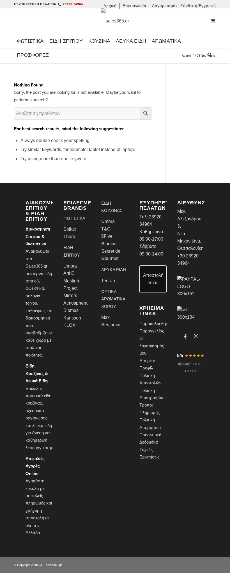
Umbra (70, 266)
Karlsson (72, 318)
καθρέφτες (35, 310)
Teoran (108, 280)
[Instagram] (196, 336)
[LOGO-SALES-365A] (115, 21)
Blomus (71, 310)
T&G (106, 229)
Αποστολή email (153, 279)
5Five (106, 236)
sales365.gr (54, 565)
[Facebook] (185, 336)
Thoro (69, 236)
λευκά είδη (42, 425)
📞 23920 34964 (70, 4)
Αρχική (186, 55)
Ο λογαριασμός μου (151, 346)
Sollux (69, 229)
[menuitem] (110, 6)
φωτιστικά (35, 288)
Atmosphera (75, 303)
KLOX (69, 325)
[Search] (208, 55)
